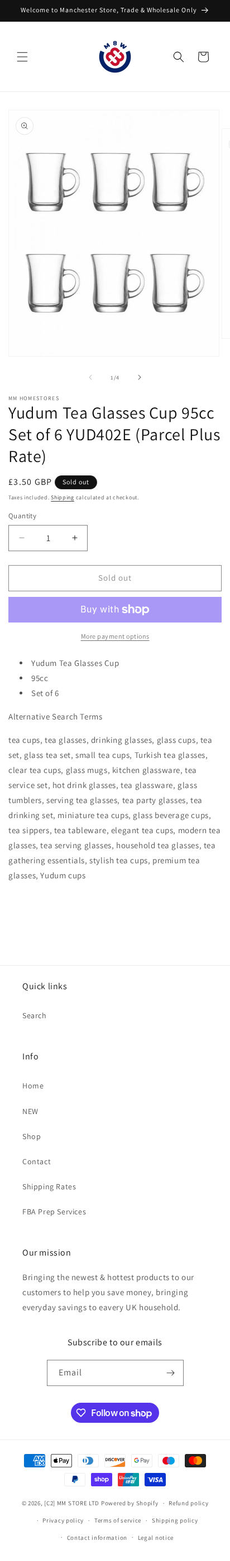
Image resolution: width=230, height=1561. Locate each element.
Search (34, 1015)
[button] (22, 57)
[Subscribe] (171, 1373)
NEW (30, 1111)
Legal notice (156, 1537)
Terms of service (117, 1520)
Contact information (97, 1537)
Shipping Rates (49, 1186)
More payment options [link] (115, 636)
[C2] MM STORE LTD (71, 1503)
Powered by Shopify (130, 1503)
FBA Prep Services (54, 1212)
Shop (31, 1136)
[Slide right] (139, 377)
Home (33, 1086)
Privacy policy (63, 1520)
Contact (36, 1161)
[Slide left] (90, 377)
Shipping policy (175, 1520)
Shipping (62, 497)
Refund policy (188, 1503)
